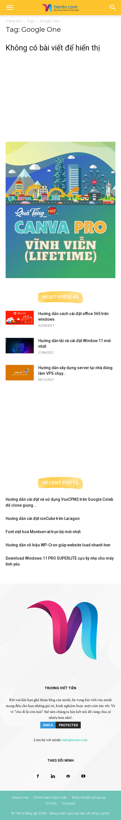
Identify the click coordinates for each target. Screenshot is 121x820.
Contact (68, 803)
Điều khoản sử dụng (88, 797)
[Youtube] (83, 776)
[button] (10, 7)
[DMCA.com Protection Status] (60, 728)
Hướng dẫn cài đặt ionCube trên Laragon (43, 518)
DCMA (51, 803)
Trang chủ (13, 21)
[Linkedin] (53, 776)
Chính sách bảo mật (50, 797)
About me (20, 797)
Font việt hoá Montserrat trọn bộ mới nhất (43, 531)
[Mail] (68, 776)
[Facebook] (37, 776)
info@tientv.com (75, 740)
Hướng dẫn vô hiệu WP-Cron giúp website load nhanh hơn (58, 545)
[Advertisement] (60, 94)
